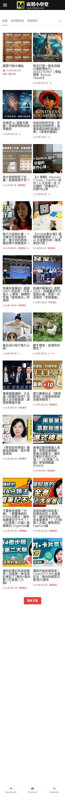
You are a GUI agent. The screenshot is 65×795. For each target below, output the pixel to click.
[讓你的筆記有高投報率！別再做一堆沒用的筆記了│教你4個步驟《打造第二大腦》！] (17, 552)
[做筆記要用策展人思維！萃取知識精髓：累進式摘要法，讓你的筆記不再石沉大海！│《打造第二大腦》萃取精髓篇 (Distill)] (47, 429)
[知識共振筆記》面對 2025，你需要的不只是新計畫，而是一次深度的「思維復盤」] (47, 269)
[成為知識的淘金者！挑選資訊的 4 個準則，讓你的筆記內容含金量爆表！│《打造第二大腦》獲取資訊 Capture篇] (47, 492)
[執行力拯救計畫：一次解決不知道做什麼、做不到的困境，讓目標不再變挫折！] (17, 215)
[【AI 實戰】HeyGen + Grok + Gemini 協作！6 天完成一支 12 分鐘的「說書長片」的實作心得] (47, 158)
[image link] (32, 4)
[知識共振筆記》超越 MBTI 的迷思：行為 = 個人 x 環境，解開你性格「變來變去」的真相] (17, 269)
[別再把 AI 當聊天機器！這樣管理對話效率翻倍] (17, 104)
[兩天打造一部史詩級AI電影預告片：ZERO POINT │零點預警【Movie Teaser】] (47, 47)
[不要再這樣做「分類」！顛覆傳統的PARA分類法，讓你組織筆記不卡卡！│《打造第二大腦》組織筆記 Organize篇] (17, 492)
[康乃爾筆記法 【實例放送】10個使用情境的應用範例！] (47, 375)
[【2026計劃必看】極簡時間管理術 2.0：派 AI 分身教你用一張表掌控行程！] (47, 215)
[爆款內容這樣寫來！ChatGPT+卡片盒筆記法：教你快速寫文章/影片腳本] (47, 552)
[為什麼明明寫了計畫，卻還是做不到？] (17, 158)
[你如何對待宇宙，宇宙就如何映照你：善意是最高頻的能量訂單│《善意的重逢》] (47, 104)
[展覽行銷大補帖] (17, 47)
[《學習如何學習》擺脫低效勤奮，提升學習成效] (17, 429)
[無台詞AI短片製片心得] (17, 327)
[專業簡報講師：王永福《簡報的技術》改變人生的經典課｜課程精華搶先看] (17, 375)
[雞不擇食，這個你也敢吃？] (47, 327)
